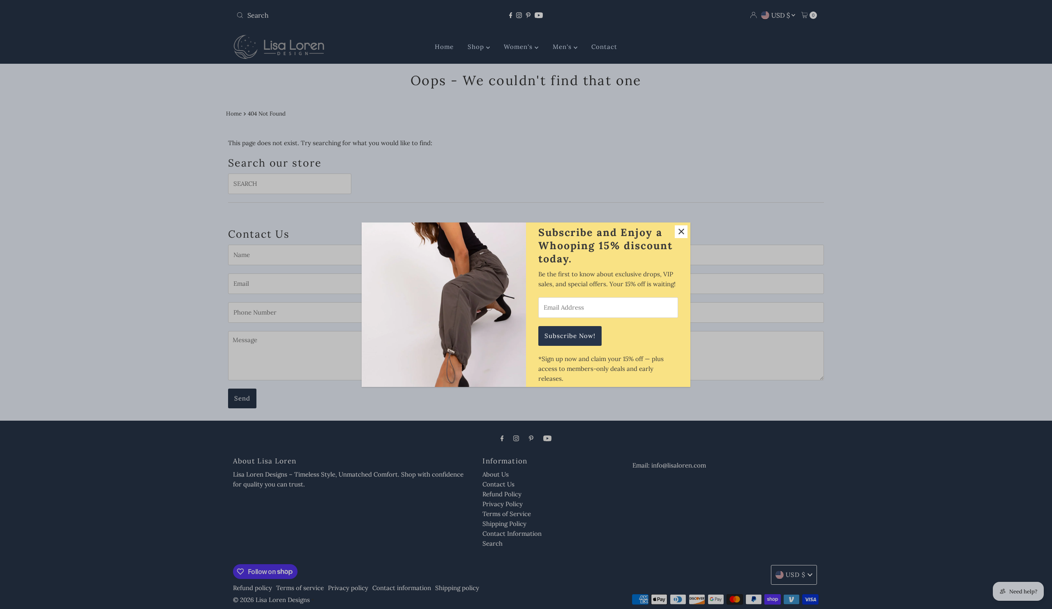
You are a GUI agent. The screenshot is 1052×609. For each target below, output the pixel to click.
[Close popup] (681, 232)
